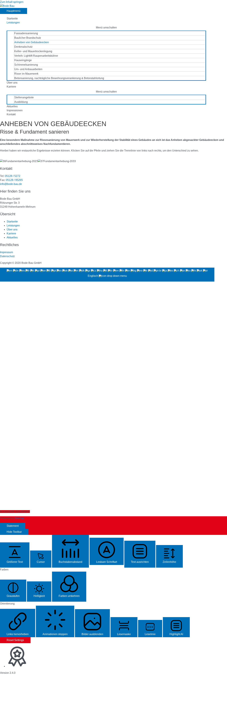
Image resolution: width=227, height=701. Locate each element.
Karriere (11, 86)
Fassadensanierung (26, 33)
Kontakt (11, 114)
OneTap (19, 518)
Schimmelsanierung (26, 64)
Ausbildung (21, 101)
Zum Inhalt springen (11, 1)
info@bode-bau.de (11, 184)
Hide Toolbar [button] (14, 531)
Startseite (12, 18)
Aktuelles (12, 106)
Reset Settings (15, 640)
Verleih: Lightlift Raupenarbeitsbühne (36, 55)
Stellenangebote (24, 97)
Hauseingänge (23, 60)
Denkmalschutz (23, 46)
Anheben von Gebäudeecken (31, 42)
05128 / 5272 (12, 176)
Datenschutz (7, 256)
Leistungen (13, 22)
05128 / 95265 (14, 180)
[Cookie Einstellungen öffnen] (25, 699)
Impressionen (15, 110)
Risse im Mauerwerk (26, 73)
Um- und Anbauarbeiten (28, 69)
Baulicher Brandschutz (27, 37)
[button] (14, 555)
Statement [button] (13, 525)
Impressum (6, 252)
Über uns (12, 82)
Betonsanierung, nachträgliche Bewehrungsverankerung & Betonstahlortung (59, 78)
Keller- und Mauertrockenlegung (33, 51)
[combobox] (107, 275)
